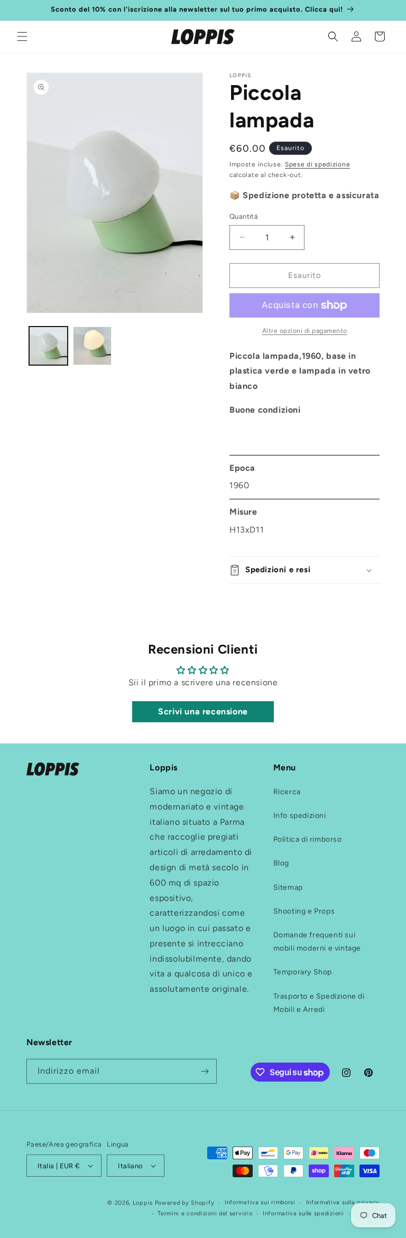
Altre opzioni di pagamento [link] (304, 330)
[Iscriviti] (204, 1071)
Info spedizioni (299, 815)
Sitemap (288, 887)
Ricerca (287, 791)
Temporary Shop (302, 971)
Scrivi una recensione (203, 711)
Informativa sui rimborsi (260, 1202)
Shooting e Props (304, 911)
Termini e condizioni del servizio (205, 1213)
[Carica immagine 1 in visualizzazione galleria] (48, 346)
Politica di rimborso (307, 839)
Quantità (243, 216)
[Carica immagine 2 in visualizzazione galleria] (92, 346)
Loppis (144, 1202)
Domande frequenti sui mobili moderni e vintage (317, 941)
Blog (281, 863)
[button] (22, 36)
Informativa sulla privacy (343, 1202)
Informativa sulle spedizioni (303, 1213)
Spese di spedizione (317, 164)
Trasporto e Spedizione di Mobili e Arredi (319, 1003)
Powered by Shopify (185, 1202)
